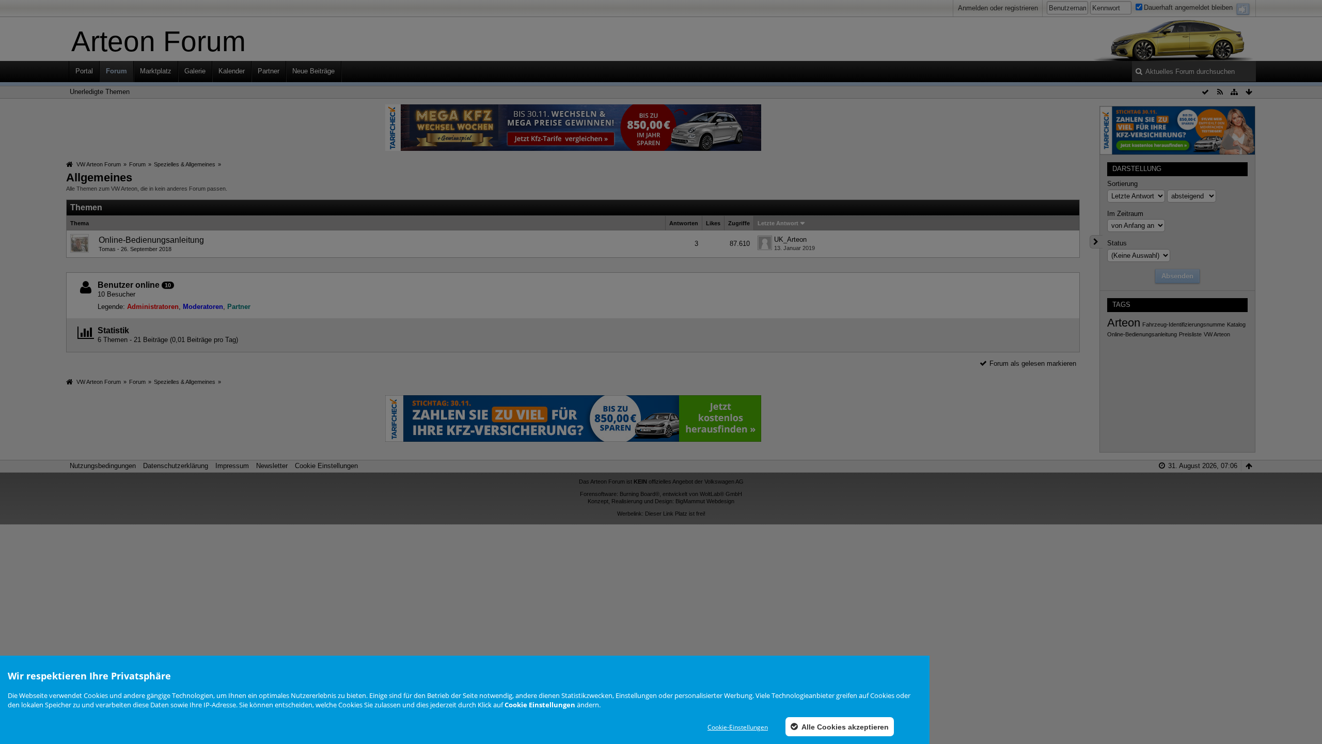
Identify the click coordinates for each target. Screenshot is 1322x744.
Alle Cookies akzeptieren (844, 727)
